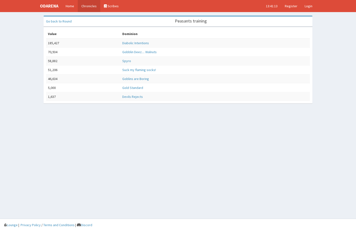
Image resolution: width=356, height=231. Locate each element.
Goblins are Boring (135, 79)
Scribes (113, 6)
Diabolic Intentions (135, 43)
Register (291, 6)
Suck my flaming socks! (139, 70)
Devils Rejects (132, 96)
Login (308, 6)
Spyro (126, 61)
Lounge (12, 225)
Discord (86, 225)
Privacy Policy (31, 225)
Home (70, 6)
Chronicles (89, 6)
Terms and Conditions (59, 225)
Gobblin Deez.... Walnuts (139, 52)
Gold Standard (132, 88)
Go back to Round (59, 21)
